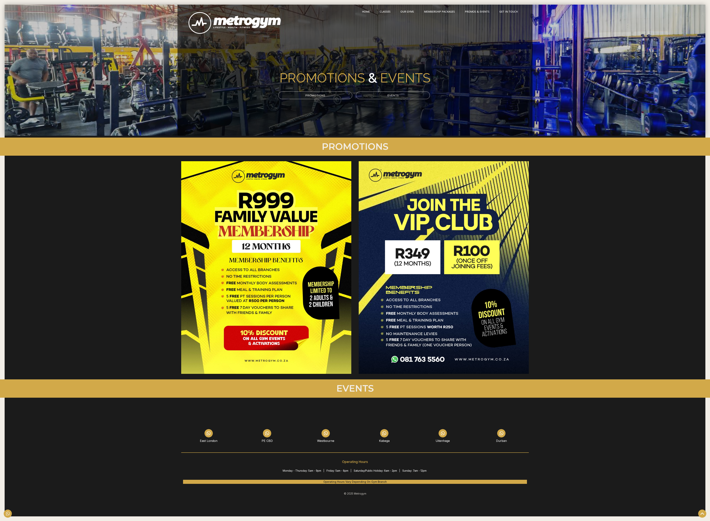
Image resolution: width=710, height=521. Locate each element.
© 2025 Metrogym (355, 493)
